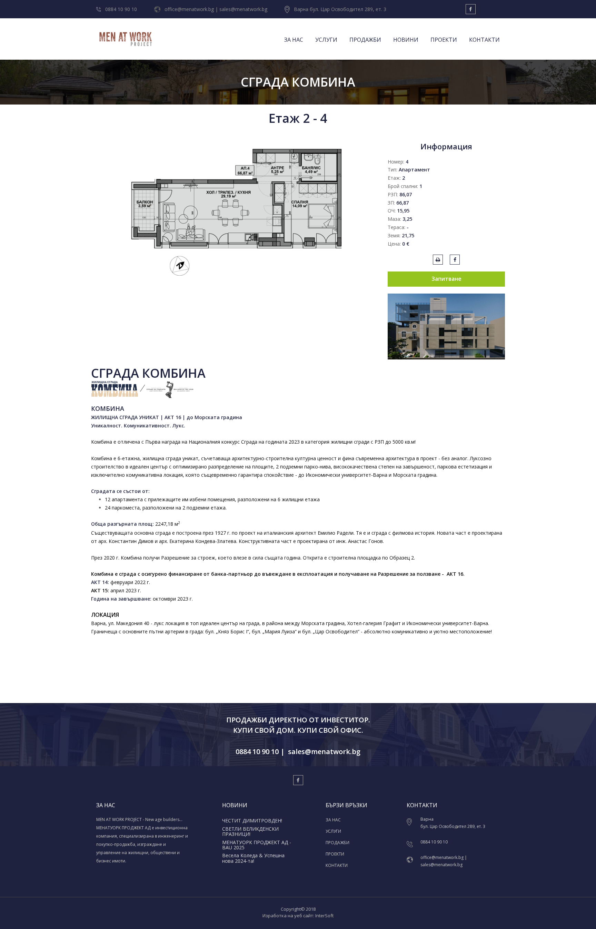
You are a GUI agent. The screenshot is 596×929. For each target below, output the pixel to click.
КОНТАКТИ (484, 39)
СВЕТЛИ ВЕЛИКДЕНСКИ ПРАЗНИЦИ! (250, 831)
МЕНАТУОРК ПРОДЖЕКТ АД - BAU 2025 (256, 845)
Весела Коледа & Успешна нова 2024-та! (253, 858)
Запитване (446, 279)
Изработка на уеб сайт (287, 915)
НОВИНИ (405, 39)
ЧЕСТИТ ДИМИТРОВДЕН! (252, 820)
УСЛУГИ (326, 39)
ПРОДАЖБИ (365, 39)
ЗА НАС (293, 39)
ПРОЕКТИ (443, 39)
